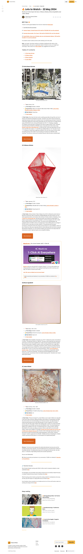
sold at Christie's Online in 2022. (49, 332)
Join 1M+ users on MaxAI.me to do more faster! (33, 272)
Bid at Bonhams (27, 236)
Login (66, 1)
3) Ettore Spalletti (28, 57)
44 (49, 30)
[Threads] (62, 546)
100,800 (46, 30)
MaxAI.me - (27, 243)
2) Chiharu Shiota (28, 55)
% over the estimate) (54, 30)
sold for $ (43, 30)
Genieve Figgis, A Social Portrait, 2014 (32, 30)
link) (49, 478)
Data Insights (38, 46)
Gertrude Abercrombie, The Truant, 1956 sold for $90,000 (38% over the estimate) (41, 33)
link (28, 469)
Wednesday (50, 24)
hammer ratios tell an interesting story (30, 127)
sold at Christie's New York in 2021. (50, 410)
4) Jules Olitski (28, 59)
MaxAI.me (25, 266)
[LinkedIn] (56, 546)
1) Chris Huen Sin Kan (29, 53)
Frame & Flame (24, 6)
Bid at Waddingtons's (29, 441)
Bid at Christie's (27, 139)
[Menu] (75, 1)
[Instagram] (59, 546)
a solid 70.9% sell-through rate (28, 218)
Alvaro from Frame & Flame (31, 16)
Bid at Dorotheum (28, 360)
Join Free (72, 1)
